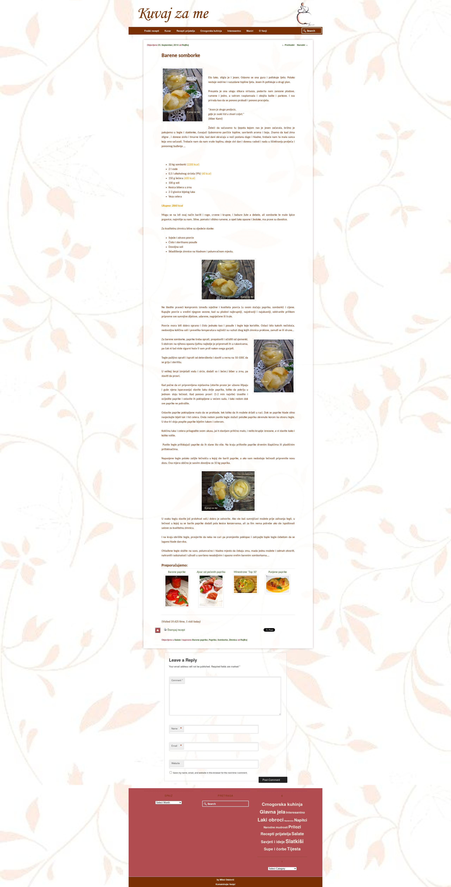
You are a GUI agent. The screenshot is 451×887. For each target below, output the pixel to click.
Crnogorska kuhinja (211, 30)
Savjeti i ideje (273, 841)
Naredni (302, 44)
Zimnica (233, 639)
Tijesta (294, 849)
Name (176, 728)
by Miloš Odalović (225, 879)
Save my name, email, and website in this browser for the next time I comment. (210, 772)
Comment (177, 680)
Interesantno (234, 30)
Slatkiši (295, 841)
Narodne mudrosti (276, 827)
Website (175, 763)
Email (176, 746)
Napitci (300, 820)
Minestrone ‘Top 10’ (245, 572)
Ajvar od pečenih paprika (211, 572)
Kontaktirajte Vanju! (225, 884)
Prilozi (294, 827)
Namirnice (289, 820)
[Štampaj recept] (165, 629)
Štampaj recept (176, 629)
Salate (177, 639)
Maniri (249, 30)
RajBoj (185, 44)
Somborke (223, 639)
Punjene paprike (277, 572)
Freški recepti (151, 30)
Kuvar (168, 30)
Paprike (213, 639)
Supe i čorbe (275, 848)
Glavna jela (272, 811)
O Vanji (263, 30)
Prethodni (288, 44)
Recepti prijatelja (186, 30)
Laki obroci (271, 819)
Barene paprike (177, 572)
